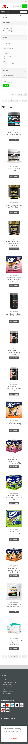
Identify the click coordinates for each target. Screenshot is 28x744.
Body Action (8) (7, 56)
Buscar (24, 6)
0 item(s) (24, 11)
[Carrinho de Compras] (11, 1)
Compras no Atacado (8, 691)
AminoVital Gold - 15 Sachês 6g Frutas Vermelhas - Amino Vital (14, 461)
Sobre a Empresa (7, 684)
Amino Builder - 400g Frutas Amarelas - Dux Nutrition (14, 388)
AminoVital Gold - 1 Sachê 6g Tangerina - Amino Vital (14, 424)
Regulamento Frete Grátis (9, 682)
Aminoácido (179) (7, 28)
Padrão (20, 94)
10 (17, 100)
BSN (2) (5, 61)
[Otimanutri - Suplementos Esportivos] (5, 6)
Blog (4, 689)
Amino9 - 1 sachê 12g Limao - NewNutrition (14, 605)
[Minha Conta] (7, 1)
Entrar (25, 1)
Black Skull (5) (6, 53)
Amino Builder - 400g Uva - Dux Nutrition (14, 315)
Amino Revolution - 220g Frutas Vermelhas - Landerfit (14, 243)
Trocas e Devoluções (8, 687)
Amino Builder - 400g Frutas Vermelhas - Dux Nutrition (14, 352)
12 (22, 100)
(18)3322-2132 (8, 694)
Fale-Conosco (6, 680)
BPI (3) (4, 58)
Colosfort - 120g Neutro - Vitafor (14, 170)
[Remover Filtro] (7, 31)
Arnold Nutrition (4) (8, 48)
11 (20, 100)
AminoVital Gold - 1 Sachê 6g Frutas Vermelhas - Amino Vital (14, 279)
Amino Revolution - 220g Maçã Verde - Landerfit (14, 206)
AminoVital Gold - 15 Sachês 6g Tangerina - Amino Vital (14, 570)
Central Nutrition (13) (8, 63)
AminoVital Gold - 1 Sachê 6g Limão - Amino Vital (14, 533)
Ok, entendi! (14, 738)
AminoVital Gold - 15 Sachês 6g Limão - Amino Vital (14, 497)
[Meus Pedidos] (3, 1)
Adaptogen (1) (6, 43)
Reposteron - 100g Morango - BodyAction (14, 133)
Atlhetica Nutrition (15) (9, 51)
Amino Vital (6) (6, 46)
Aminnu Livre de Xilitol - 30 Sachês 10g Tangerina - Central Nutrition (14, 643)
